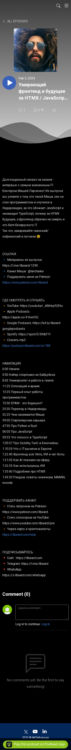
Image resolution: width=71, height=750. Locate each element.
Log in (45, 624)
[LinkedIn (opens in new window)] (44, 731)
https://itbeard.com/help (19, 535)
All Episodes (17, 21)
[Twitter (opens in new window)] (26, 731)
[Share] (54, 110)
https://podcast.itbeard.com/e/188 (26, 346)
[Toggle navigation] (66, 5)
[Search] (58, 5)
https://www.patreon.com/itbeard (25, 282)
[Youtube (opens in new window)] (35, 731)
